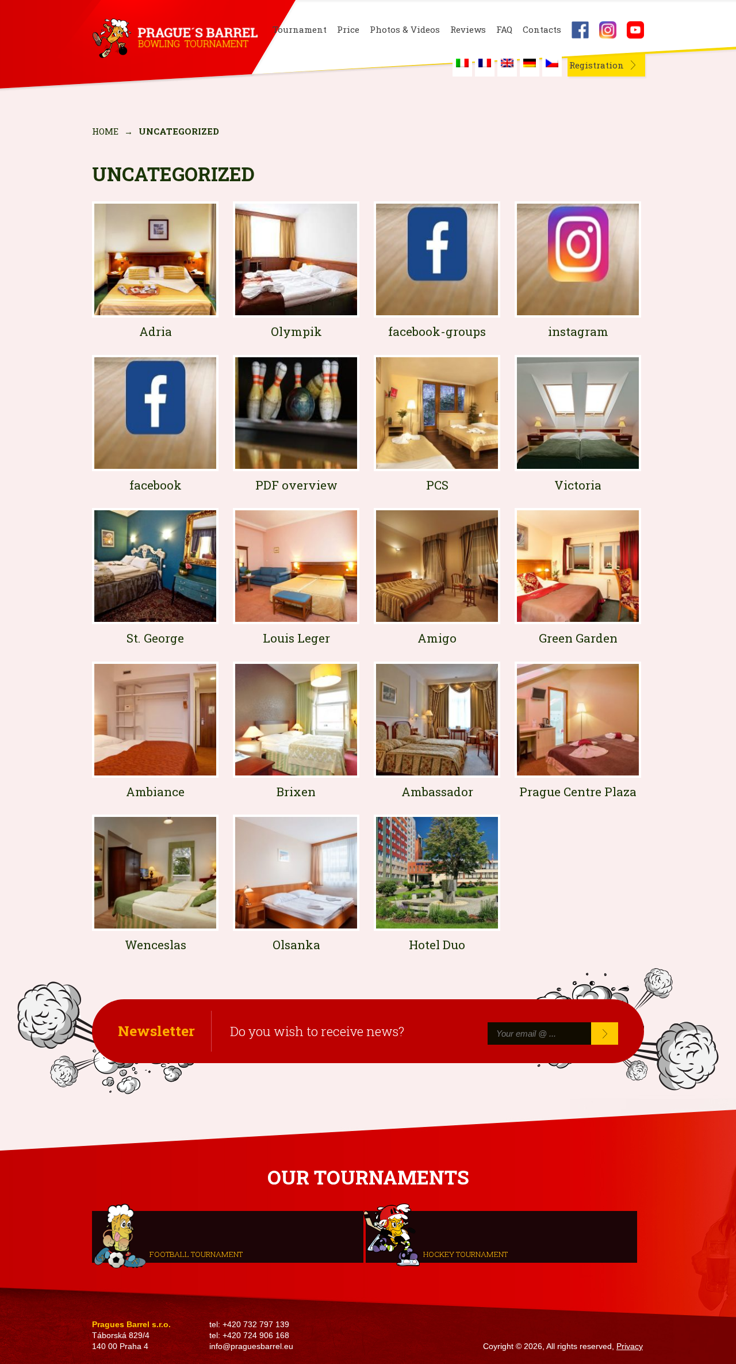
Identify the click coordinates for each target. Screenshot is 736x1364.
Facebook (580, 30)
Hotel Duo (437, 945)
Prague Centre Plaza (578, 792)
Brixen (296, 792)
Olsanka (296, 945)
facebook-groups (437, 331)
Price (348, 30)
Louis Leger (296, 638)
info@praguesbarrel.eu (251, 1346)
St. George (155, 638)
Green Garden (578, 638)
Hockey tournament (465, 1253)
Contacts (542, 30)
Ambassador (437, 792)
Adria (155, 331)
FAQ (504, 30)
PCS (437, 485)
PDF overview (296, 485)
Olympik (296, 331)
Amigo (437, 638)
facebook (155, 485)
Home (105, 131)
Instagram (607, 30)
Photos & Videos (405, 30)
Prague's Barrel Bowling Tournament (173, 38)
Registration (596, 65)
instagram (578, 331)
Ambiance (155, 792)
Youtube (635, 30)
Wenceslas (155, 945)
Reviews (468, 30)
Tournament (300, 30)
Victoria (577, 485)
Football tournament (196, 1253)
